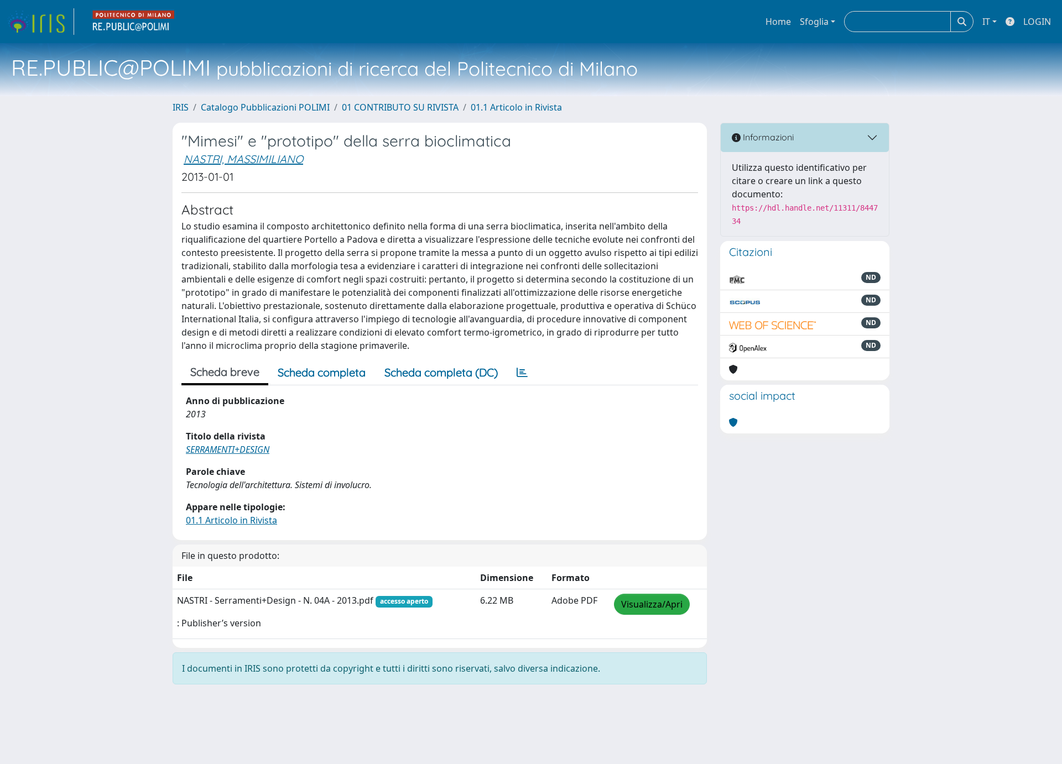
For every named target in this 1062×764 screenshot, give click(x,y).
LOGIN (1037, 21)
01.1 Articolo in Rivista (516, 107)
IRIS (181, 107)
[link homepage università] (134, 21)
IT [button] (986, 21)
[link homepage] (40, 21)
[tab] (522, 372)
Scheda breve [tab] (224, 372)
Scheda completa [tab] (322, 372)
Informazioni (767, 137)
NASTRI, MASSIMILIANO (243, 159)
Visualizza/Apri (652, 604)
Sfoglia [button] (814, 21)
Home (778, 21)
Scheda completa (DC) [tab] (441, 372)
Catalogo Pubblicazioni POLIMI (265, 107)
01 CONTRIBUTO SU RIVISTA (400, 107)
